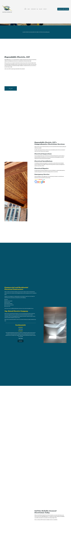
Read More (20, 341)
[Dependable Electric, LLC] (7, 8)
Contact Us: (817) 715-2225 (63, 9)
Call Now (11, 88)
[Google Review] (40, 181)
